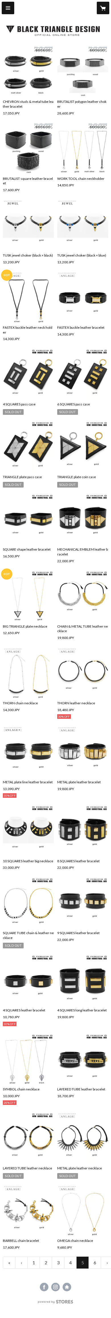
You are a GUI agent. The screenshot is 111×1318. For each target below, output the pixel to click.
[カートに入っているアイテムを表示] (103, 8)
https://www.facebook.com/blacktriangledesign (44, 1287)
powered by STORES (55, 1303)
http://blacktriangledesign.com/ (67, 1287)
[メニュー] (8, 8)
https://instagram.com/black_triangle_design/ (55, 1287)
